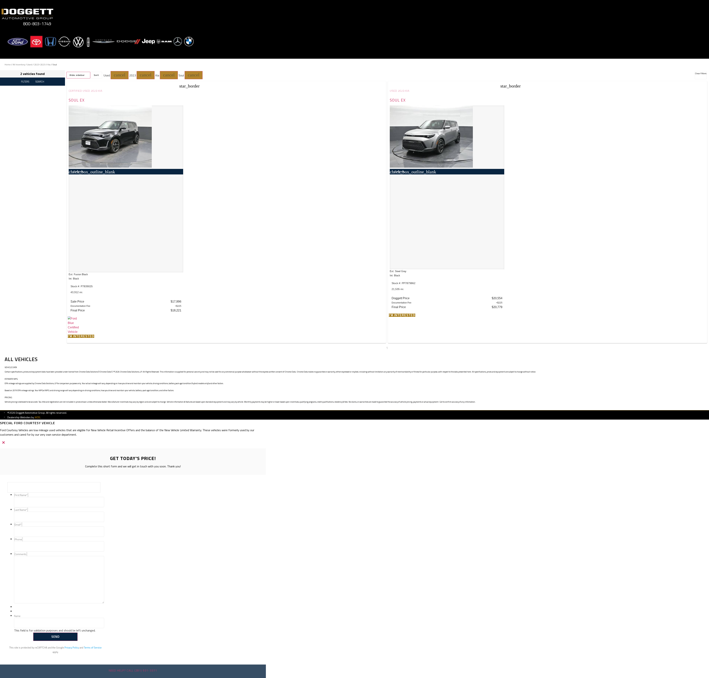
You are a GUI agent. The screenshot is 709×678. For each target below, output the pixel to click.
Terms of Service (93, 647)
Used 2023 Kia (400, 91)
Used (29, 64)
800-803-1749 (37, 23)
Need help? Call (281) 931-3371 (133, 670)
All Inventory (19, 64)
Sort (96, 75)
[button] (120, 75)
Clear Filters (700, 73)
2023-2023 (39, 64)
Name (17, 616)
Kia (48, 64)
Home (8, 64)
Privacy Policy (71, 647)
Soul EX (77, 100)
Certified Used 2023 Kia (85, 91)
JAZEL (38, 417)
